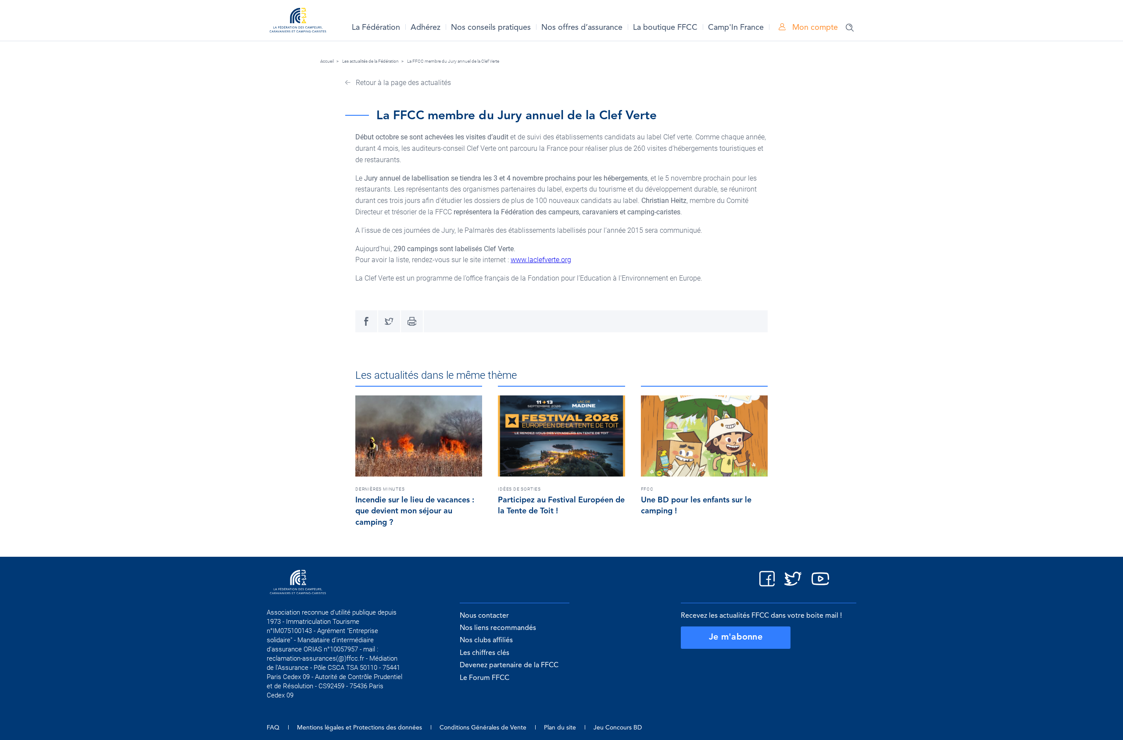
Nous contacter (484, 615)
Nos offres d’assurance (581, 28)
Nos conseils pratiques (491, 28)
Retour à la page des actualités (402, 82)
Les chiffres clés (484, 653)
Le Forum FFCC (484, 678)
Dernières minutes (380, 489)
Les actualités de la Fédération (370, 61)
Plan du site (560, 728)
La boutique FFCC (665, 28)
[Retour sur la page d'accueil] (298, 22)
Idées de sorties (519, 489)
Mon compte (814, 28)
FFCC (647, 489)
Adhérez (425, 28)
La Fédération (376, 28)
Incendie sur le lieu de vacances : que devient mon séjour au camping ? (414, 511)
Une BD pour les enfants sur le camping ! (696, 506)
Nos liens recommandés (498, 628)
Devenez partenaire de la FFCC (509, 665)
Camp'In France (736, 28)
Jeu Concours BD (618, 728)
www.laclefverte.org (541, 260)
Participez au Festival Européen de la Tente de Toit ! (561, 506)
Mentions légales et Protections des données (359, 728)
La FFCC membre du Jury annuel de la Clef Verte (453, 61)
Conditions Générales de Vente (483, 728)
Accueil (327, 61)
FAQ (273, 728)
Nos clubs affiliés (486, 640)
